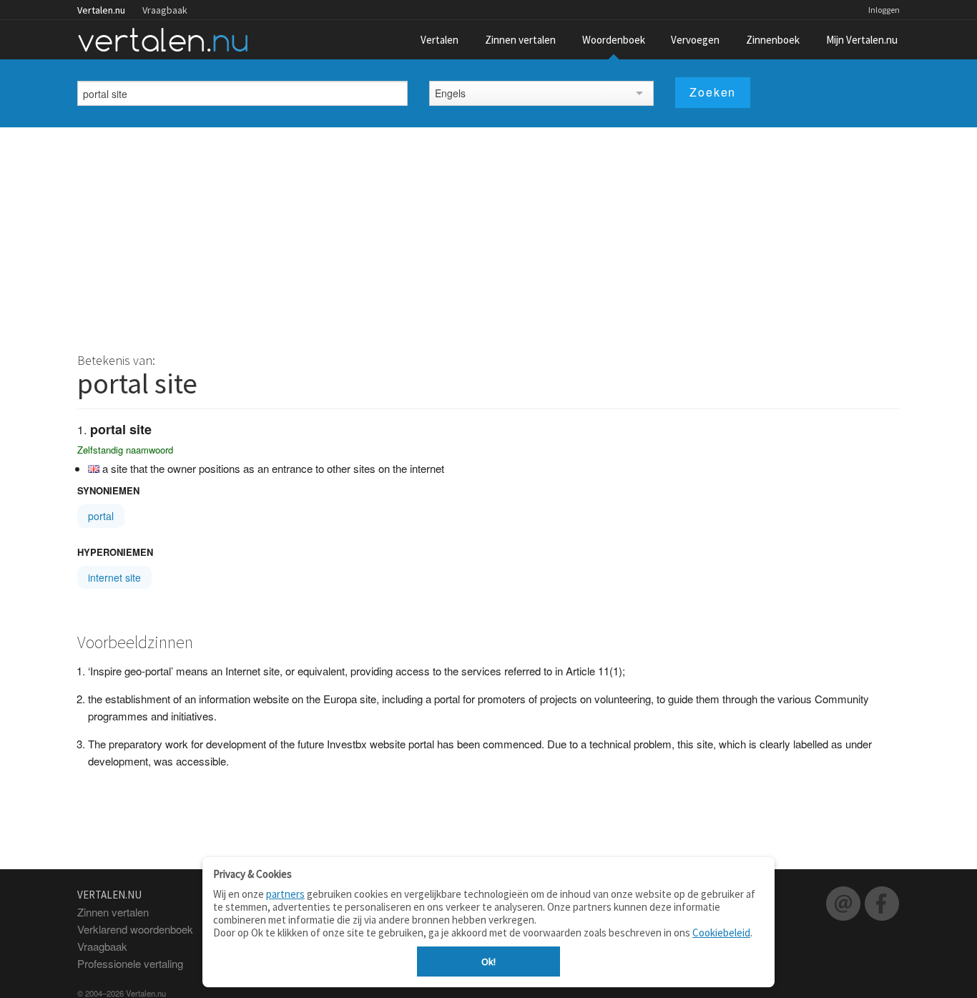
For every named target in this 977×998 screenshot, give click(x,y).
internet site (114, 577)
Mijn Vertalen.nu (862, 40)
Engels (450, 93)
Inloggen (884, 9)
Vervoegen (695, 40)
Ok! (488, 961)
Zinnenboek (773, 40)
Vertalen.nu (101, 10)
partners (285, 894)
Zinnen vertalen (520, 40)
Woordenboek (613, 40)
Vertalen (439, 40)
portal (101, 516)
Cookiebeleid (721, 932)
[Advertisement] (488, 234)
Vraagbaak (164, 10)
